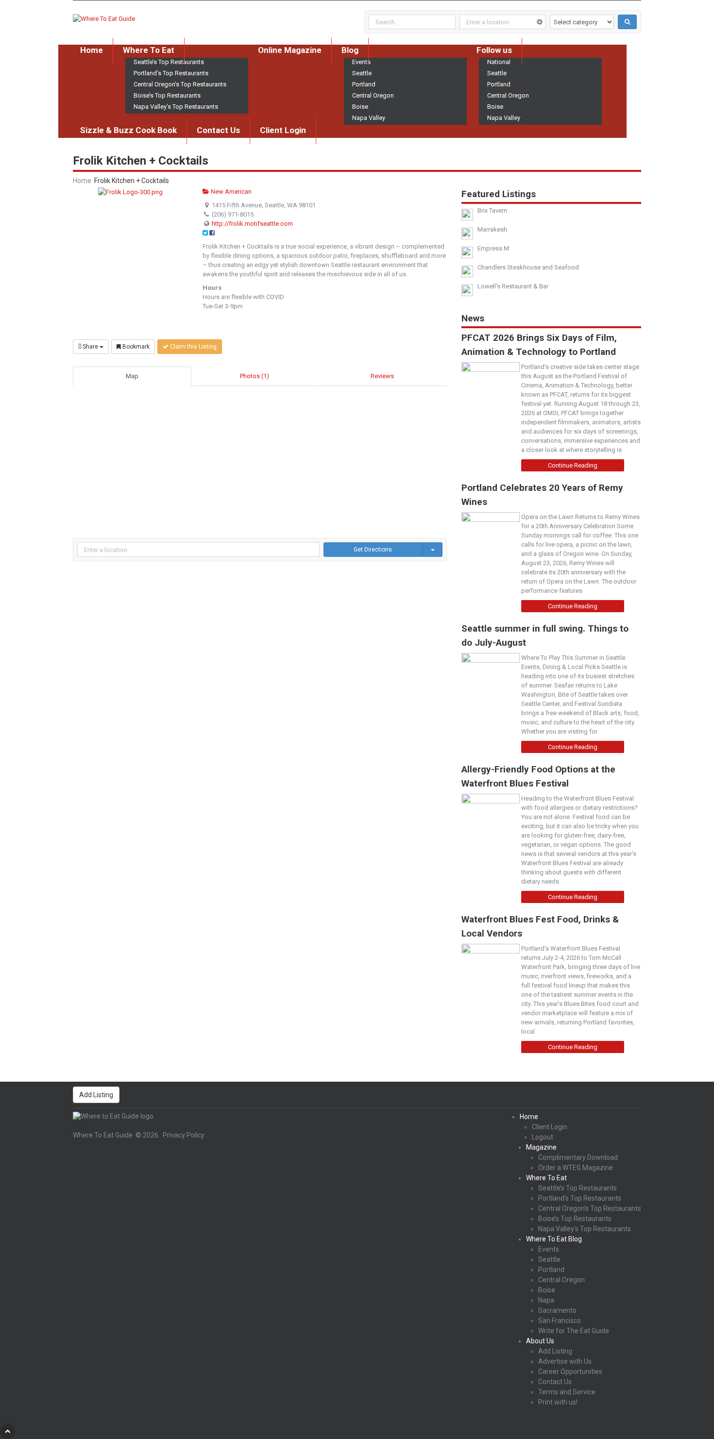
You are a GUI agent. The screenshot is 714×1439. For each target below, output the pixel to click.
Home (91, 50)
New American (230, 191)
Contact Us (218, 130)
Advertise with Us (565, 1361)
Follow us (494, 50)
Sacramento (557, 1310)
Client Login (283, 130)
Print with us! (558, 1402)
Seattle (362, 73)
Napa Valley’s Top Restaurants (176, 106)
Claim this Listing (193, 346)
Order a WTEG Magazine (575, 1167)
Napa (546, 1300)
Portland (363, 84)
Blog (349, 50)
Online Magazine (290, 50)
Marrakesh (492, 229)
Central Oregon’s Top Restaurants (180, 84)
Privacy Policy (183, 1135)
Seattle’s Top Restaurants (577, 1188)
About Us (540, 1341)
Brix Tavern (492, 210)
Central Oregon (373, 95)
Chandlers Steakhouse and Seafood (528, 267)
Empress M (493, 248)
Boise (360, 106)
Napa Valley (368, 117)
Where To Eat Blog (554, 1239)
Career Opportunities (570, 1371)
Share (90, 346)
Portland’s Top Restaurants (171, 73)
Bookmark (135, 346)
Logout (542, 1137)
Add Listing (96, 1095)
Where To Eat (148, 50)
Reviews (382, 376)
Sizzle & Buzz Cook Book (128, 130)
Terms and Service (566, 1392)
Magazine (541, 1147)
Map (132, 376)
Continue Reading (572, 465)
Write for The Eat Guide (573, 1331)
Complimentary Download (578, 1157)
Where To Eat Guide (103, 1135)
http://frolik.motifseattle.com (252, 223)
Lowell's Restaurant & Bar (512, 286)
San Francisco (559, 1320)
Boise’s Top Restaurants (167, 95)
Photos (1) (254, 376)
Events (548, 1249)
